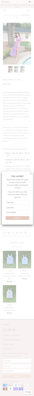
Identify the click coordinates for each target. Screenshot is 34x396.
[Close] (31, 173)
